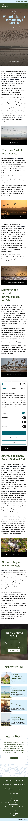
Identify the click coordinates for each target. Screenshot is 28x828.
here (19, 342)
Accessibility (19, 780)
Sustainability (7, 784)
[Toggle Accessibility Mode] (25, 1)
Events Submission (10, 789)
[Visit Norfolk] (4, 5)
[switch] (24, 417)
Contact (20, 789)
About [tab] (23, 388)
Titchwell (23, 77)
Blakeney (18, 79)
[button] (26, 5)
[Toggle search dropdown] (22, 5)
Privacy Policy (9, 780)
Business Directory (19, 784)
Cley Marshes (5, 79)
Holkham (12, 79)
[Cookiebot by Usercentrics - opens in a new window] (20, 384)
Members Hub (14, 793)
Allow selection (14, 437)
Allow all (14, 433)
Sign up (13, 758)
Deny (14, 442)
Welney (12, 81)
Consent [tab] (5, 388)
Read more (12, 650)
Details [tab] (14, 388)
